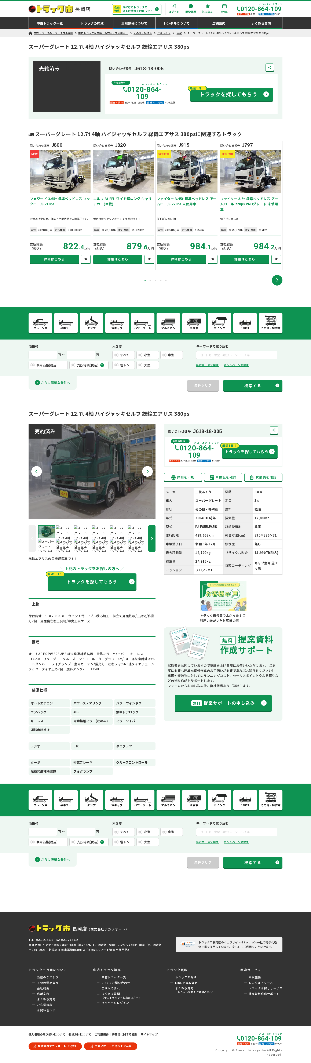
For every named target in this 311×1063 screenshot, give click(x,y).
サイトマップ (149, 1034)
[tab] (145, 280)
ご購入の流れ (111, 988)
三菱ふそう (164, 33)
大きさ (117, 346)
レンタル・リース (261, 983)
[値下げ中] (187, 190)
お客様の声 (44, 1005)
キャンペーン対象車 (236, 365)
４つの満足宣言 (48, 983)
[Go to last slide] (36, 471)
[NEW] (60, 190)
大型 (179, 33)
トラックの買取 (186, 977)
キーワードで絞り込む (212, 346)
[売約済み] (92, 516)
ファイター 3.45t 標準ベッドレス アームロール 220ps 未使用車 (186, 201)
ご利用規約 (102, 1034)
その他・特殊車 (142, 33)
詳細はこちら (54, 259)
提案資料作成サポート (264, 994)
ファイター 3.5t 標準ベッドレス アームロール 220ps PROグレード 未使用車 (249, 204)
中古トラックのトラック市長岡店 (53, 33)
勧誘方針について (80, 1034)
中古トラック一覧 (114, 977)
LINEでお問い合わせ (116, 983)
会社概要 (43, 988)
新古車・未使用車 (207, 365)
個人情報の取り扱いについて (47, 1034)
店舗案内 (43, 994)
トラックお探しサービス (266, 988)
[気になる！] (85, 259)
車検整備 (255, 977)
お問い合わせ (46, 1010)
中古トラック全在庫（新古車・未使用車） (103, 33)
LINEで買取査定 (186, 983)
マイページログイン (115, 1003)
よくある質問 (46, 999)
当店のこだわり (48, 977)
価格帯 (33, 346)
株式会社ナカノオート (108, 929)
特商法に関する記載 (124, 1034)
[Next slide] (277, 280)
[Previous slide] (32, 538)
